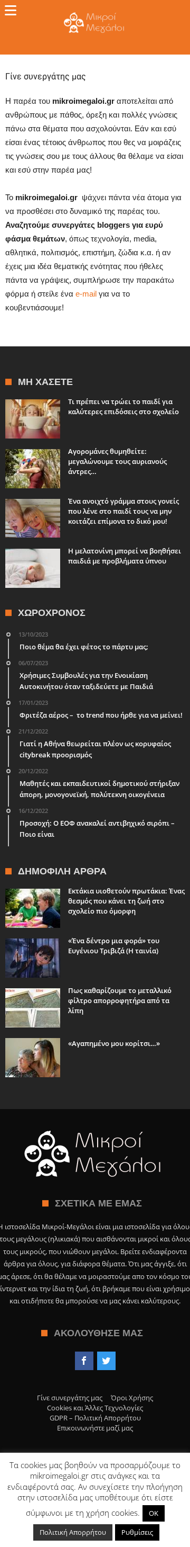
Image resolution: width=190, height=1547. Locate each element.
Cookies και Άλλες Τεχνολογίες (95, 1407)
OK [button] (153, 1513)
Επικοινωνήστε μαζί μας (95, 1428)
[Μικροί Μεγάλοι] (95, 12)
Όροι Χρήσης (132, 1397)
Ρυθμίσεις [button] (137, 1532)
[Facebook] (84, 1361)
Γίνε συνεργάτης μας (69, 1397)
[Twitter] (106, 1361)
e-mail (87, 293)
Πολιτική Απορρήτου (73, 1532)
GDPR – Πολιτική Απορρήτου (95, 1418)
